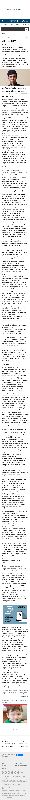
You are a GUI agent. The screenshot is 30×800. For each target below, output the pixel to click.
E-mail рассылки (19, 766)
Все (11, 737)
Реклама (4, 766)
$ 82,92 (5, 24)
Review (3, 33)
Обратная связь (19, 763)
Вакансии (4, 768)
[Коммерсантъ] (3, 21)
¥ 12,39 (15, 24)
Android (17, 762)
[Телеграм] (3, 772)
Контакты (4, 765)
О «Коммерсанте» (6, 762)
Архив (3, 763)
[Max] (18, 772)
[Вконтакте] (6, 772)
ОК (26, 29)
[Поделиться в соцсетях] (27, 38)
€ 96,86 (10, 24)
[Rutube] (15, 772)
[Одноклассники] (12, 772)
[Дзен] (9, 772)
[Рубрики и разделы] (27, 21)
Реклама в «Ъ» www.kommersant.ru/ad (15, 9)
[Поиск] (24, 21)
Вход (21, 21)
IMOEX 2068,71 (21, 24)
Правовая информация (21, 765)
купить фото (24, 93)
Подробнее (9, 797)
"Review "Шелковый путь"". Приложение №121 (13, 700)
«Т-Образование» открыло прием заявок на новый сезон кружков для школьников (9, 745)
